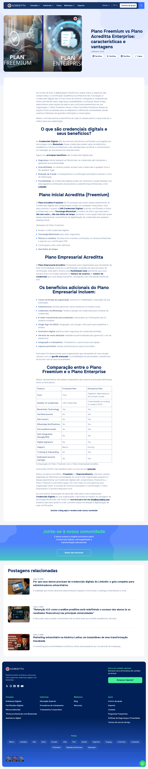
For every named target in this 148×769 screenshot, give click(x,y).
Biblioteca (68, 5)
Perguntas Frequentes (118, 714)
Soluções (34, 5)
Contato (111, 710)
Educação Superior (48, 701)
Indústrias (47, 5)
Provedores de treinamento (52, 705)
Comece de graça (128, 5)
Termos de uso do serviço (119, 722)
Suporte (81, 5)
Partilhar (98, 56)
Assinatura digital (13, 718)
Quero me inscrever (74, 553)
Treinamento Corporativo (51, 710)
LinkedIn (42, 187)
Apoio (110, 697)
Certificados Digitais (14, 705)
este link (91, 469)
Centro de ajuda (115, 701)
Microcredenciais (13, 710)
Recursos (78, 705)
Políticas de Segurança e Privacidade (124, 718)
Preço (59, 5)
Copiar (138, 56)
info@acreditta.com (100, 499)
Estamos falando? (125, 680)
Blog (76, 701)
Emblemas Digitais (13, 701)
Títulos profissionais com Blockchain (21, 714)
